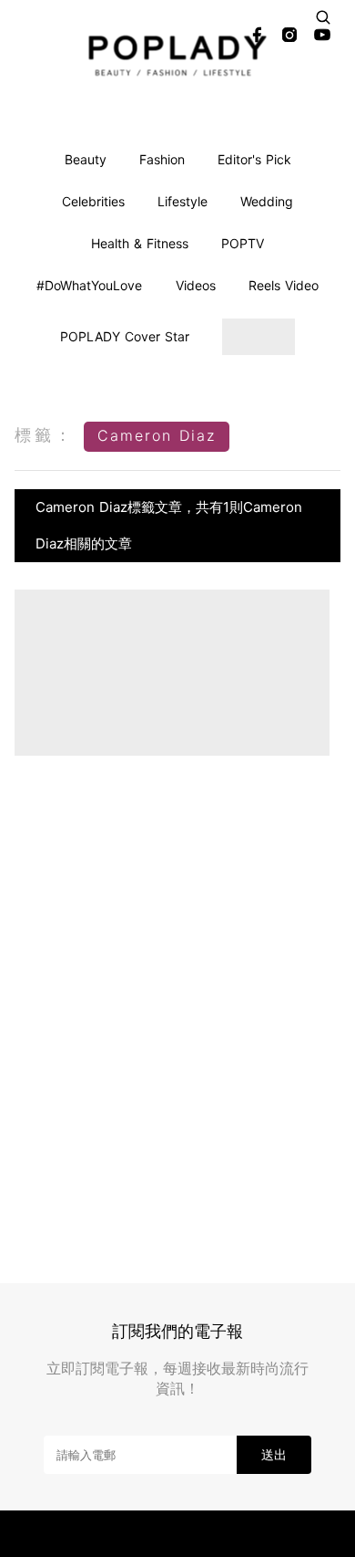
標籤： (45, 434)
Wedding (266, 201)
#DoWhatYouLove (89, 285)
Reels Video (283, 285)
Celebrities (93, 201)
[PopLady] (178, 55)
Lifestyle (182, 201)
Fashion (162, 159)
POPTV (242, 243)
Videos (196, 285)
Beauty (85, 159)
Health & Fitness (139, 243)
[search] (323, 17)
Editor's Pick (254, 159)
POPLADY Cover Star (124, 336)
